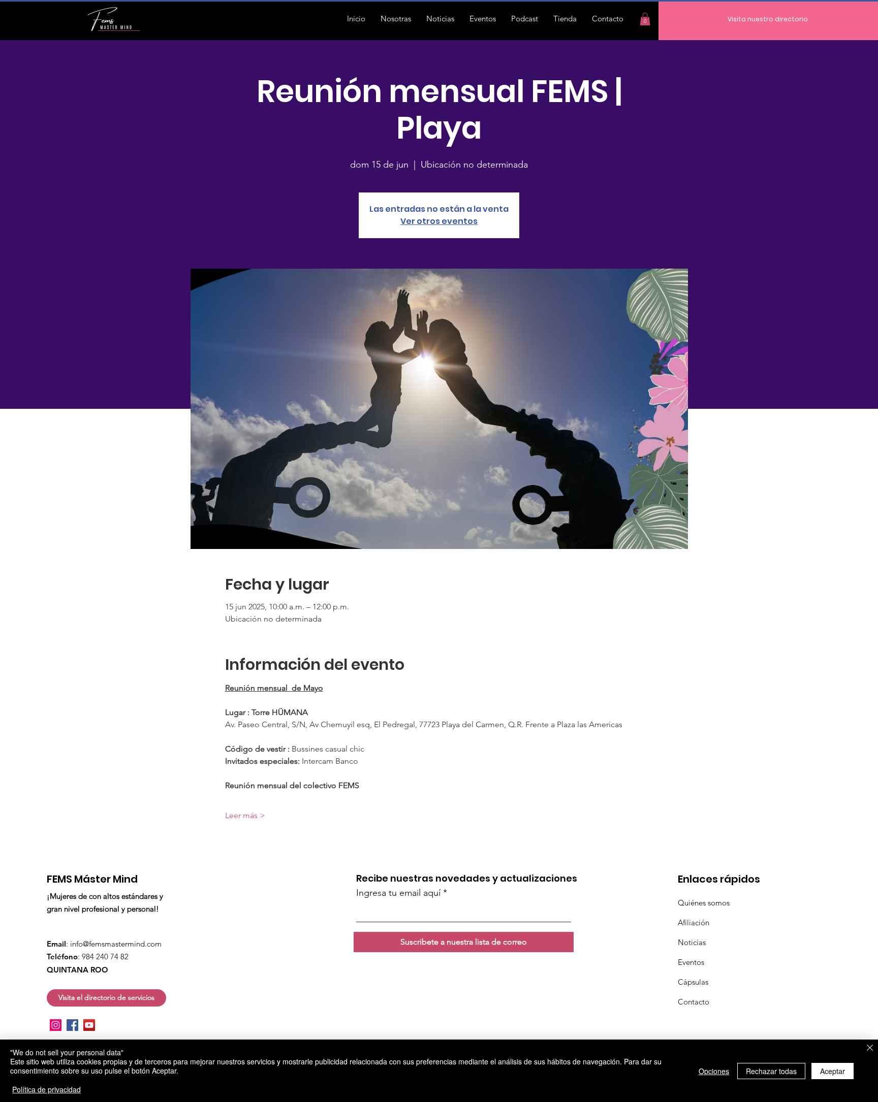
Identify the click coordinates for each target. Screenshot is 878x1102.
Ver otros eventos (439, 221)
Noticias (692, 942)
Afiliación (693, 922)
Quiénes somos (704, 902)
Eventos (691, 962)
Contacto (693, 1002)
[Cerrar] (870, 1049)
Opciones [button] (714, 1071)
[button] (645, 19)
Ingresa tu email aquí (398, 892)
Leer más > (245, 815)
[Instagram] (55, 1025)
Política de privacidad (46, 1089)
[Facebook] (72, 1025)
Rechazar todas (771, 1071)
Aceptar (832, 1071)
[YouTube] (89, 1025)
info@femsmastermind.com (116, 944)
